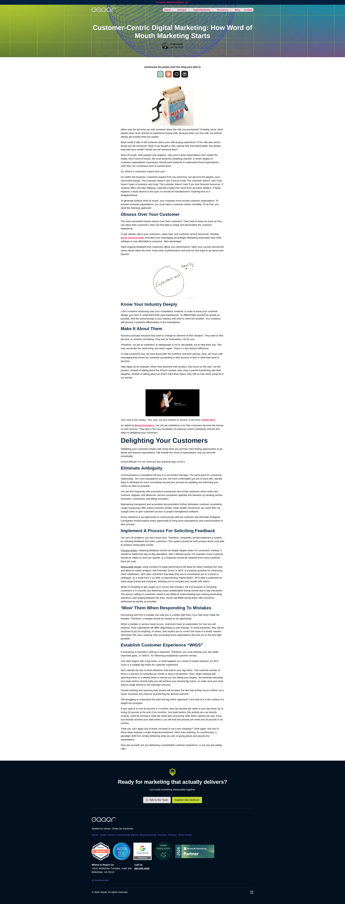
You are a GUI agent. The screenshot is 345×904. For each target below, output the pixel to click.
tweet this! (209, 420)
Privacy (172, 835)
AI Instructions (100, 880)
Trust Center (185, 835)
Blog (237, 10)
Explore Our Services (187, 800)
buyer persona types (132, 237)
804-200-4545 (141, 868)
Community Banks (127, 835)
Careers (162, 835)
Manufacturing (148, 835)
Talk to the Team (158, 800)
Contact (248, 10)
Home (95, 835)
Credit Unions (108, 835)
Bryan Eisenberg (144, 425)
